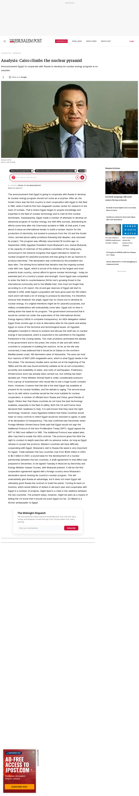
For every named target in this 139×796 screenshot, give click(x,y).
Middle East (17, 53)
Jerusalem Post (6, 53)
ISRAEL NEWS (77, 41)
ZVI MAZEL (13, 185)
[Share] (3, 77)
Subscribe (71, 528)
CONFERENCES (61, 41)
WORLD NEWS (91, 41)
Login (131, 41)
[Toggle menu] (5, 41)
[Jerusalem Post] (24, 41)
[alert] (19, 771)
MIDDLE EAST (106, 41)
